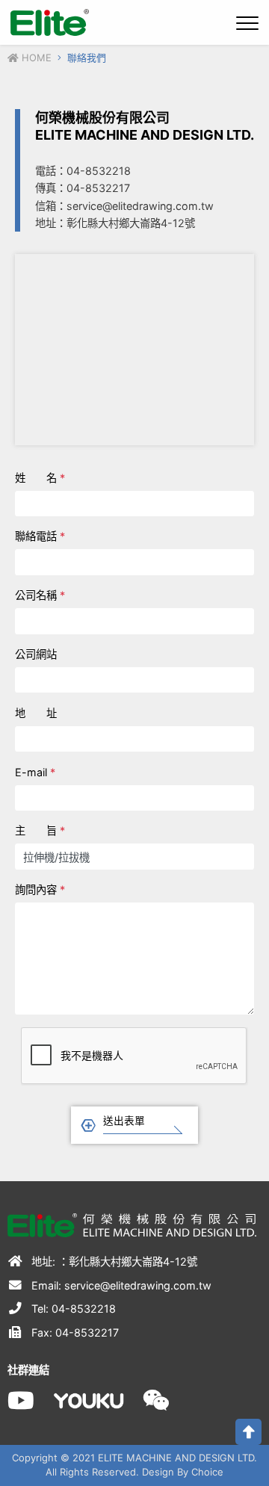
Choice (207, 1472)
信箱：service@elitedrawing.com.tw (124, 205)
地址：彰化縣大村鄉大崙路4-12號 (115, 223)
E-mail (35, 772)
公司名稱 (40, 595)
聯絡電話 (40, 536)
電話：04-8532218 (83, 170)
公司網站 (36, 654)
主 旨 (40, 830)
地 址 (36, 713)
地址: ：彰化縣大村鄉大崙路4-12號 (112, 1261)
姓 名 (40, 477)
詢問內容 (40, 889)
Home (35, 58)
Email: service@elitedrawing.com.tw (119, 1285)
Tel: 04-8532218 (72, 1308)
